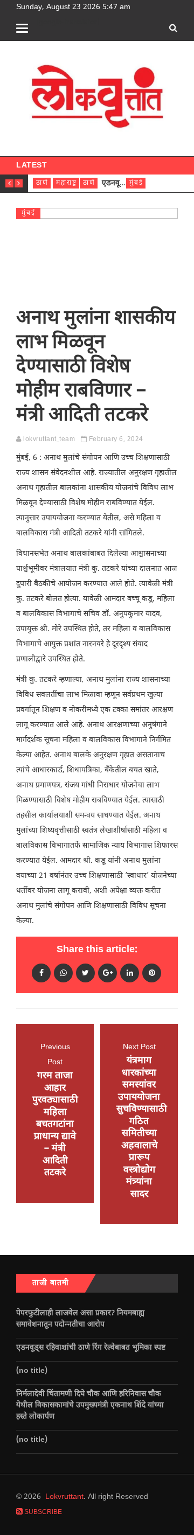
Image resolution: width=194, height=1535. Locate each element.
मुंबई (136, 183)
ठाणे (42, 183)
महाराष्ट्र (66, 183)
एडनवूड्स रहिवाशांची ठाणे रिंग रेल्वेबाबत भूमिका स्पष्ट (92, 1348)
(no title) (31, 1371)
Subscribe (42, 1512)
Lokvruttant (64, 1497)
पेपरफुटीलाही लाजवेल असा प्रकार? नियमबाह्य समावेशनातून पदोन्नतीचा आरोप (80, 1319)
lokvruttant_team (49, 439)
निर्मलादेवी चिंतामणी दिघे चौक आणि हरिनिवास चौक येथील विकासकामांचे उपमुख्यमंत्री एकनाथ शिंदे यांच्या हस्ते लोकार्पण (90, 1405)
